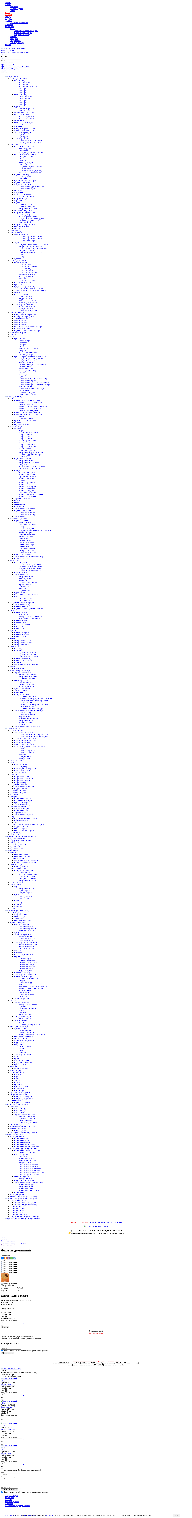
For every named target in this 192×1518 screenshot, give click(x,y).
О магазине (9, 27)
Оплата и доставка (12, 1502)
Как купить (14, 39)
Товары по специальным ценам (26, 31)
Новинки (8, 15)
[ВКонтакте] (2, 1258)
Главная (8, 3)
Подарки (8, 19)
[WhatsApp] (11, 1258)
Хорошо (176, 1515)
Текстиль (109, 1222)
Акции (12, 29)
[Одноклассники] (5, 1258)
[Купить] (2, 1399)
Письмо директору (17, 43)
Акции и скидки (11, 1496)
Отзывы (8, 45)
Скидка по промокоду (22, 35)
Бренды (8, 17)
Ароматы (118, 1222)
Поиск (3, 54)
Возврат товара (15, 41)
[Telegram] (14, 1258)
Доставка (8, 21)
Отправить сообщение (9, 1489)
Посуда (93, 1222)
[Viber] (8, 1258)
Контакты (9, 25)
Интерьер (101, 1222)
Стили (12, 11)
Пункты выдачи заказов (19, 23)
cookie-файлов (148, 1515)
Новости (8, 1500)
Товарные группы (16, 9)
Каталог (8, 5)
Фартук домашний (8, 1385)
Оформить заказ (7, 1353)
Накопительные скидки (23, 33)
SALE (7, 13)
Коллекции (14, 7)
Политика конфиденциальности (17, 1506)
